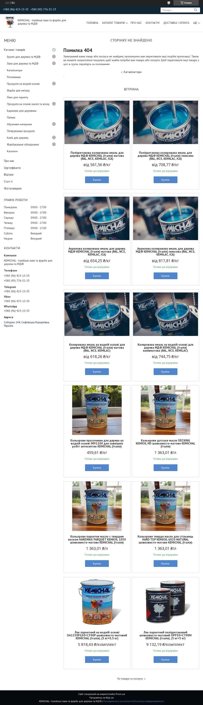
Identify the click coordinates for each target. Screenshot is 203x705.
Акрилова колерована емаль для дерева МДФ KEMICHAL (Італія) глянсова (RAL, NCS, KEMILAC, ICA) (165, 251)
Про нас (136, 23)
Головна (92, 23)
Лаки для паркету (17, 97)
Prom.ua (120, 693)
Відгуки (8, 174)
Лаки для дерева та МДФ (22, 63)
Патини (11, 117)
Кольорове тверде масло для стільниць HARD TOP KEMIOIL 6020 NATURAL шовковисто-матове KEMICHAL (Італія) (165, 539)
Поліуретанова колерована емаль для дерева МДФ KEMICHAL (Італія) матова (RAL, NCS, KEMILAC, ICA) (97, 155)
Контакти (152, 23)
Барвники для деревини (21, 111)
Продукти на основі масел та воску (28, 104)
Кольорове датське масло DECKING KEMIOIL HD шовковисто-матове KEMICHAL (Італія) (165, 443)
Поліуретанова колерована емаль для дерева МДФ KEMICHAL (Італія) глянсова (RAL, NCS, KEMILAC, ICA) (165, 155)
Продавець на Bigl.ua (101, 697)
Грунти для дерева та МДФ (23, 57)
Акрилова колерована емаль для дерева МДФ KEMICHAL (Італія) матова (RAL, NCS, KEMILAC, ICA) (97, 251)
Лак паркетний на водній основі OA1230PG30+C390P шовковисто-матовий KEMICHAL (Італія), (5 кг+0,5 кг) (97, 635)
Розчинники (14, 77)
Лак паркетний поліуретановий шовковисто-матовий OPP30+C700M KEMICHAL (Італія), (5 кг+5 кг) (166, 635)
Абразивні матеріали (19, 124)
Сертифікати (12, 168)
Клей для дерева (17, 137)
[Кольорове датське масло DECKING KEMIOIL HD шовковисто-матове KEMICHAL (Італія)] (165, 410)
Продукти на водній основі (23, 84)
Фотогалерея (12, 188)
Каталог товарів (113, 23)
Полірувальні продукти (21, 131)
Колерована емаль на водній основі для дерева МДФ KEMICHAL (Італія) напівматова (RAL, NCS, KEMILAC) (165, 347)
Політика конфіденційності (149, 701)
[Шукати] (195, 10)
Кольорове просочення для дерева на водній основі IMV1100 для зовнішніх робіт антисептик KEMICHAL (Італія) (97, 443)
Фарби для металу (18, 90)
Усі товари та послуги (130, 678)
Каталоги (12, 151)
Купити (97, 180)
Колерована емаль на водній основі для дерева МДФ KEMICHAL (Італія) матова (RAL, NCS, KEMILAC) (97, 347)
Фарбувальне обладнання (23, 144)
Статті (8, 181)
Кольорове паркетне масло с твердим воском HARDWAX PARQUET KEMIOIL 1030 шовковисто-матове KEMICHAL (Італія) (97, 539)
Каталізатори (14, 70)
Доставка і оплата (176, 23)
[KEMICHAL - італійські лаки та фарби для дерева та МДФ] (10, 22)
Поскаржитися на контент (117, 701)
